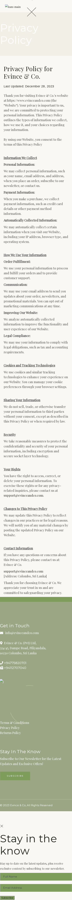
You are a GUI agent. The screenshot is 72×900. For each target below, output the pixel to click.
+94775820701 (14, 663)
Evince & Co (18, 805)
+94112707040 (14, 668)
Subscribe (7, 897)
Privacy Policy (10, 728)
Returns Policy (10, 733)
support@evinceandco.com (23, 495)
